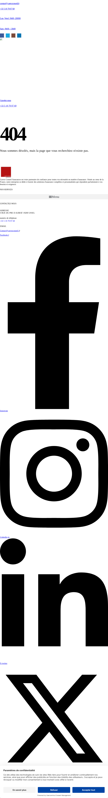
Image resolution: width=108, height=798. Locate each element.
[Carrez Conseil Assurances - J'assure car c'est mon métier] (28, 66)
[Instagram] (13, 35)
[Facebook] (2, 35)
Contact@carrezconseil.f (9, 231)
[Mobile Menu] (2, 112)
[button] (54, 196)
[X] (8, 35)
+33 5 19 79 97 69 (7, 221)
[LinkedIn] (19, 35)
